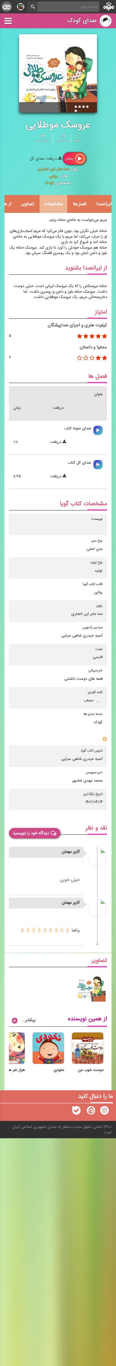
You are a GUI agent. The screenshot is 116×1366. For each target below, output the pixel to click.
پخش (69, 158)
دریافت (56, 442)
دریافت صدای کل (44, 158)
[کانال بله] (76, 1111)
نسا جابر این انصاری (53, 169)
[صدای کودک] (104, 1111)
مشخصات (53, 204)
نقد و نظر (96, 828)
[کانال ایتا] (90, 1111)
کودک (49, 183)
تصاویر (27, 204)
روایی (53, 176)
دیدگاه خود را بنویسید (31, 833)
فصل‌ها (79, 204)
